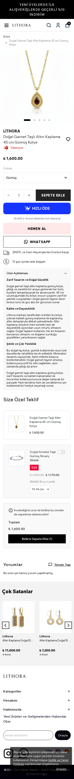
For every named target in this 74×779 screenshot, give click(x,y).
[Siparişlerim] (58, 25)
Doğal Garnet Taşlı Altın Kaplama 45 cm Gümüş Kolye (45, 422)
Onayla (63, 735)
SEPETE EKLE (53, 195)
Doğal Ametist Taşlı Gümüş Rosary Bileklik (43, 456)
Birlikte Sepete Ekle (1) (37, 539)
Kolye (6, 36)
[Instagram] (8, 753)
